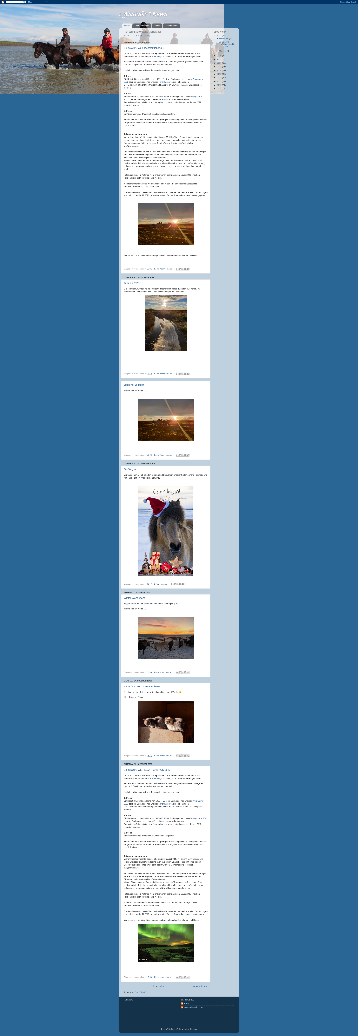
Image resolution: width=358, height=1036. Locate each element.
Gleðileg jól (130, 469)
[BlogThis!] (180, 269)
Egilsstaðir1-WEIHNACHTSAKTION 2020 (147, 769)
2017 (219, 67)
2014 (219, 78)
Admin (186, 1003)
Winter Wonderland (134, 598)
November (224, 39)
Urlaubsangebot (142, 25)
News (127, 25)
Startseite (158, 986)
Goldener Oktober (134, 384)
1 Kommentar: (160, 584)
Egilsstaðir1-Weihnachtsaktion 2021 (144, 48)
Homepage (157, 57)
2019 (219, 59)
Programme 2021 (199, 818)
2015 (219, 74)
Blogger (193, 1029)
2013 (219, 81)
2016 (219, 70)
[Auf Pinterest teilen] (188, 269)
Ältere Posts (200, 986)
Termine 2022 (131, 283)
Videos (157, 25)
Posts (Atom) (140, 992)
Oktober (223, 51)
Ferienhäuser (164, 82)
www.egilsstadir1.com (193, 1007)
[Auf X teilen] (182, 269)
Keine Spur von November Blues (142, 686)
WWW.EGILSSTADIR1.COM (136, 35)
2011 (219, 89)
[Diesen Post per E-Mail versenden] (177, 269)
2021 (219, 35)
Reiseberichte (171, 25)
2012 (219, 85)
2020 (219, 56)
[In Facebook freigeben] (185, 269)
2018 (219, 63)
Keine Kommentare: (163, 269)
